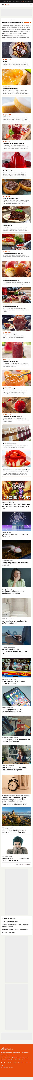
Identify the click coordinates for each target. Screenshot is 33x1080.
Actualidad (9, 1)
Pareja (31, 1)
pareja (26, 1057)
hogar (19, 1059)
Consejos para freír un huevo (10, 921)
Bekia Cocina (5, 20)
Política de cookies (26, 1062)
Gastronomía (25, 1052)
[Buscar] (28, 5)
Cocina (22, 1)
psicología (14, 1059)
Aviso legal (4, 1062)
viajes (25, 1059)
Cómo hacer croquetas (8, 932)
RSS (2, 1065)
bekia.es (3, 1057)
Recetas (11, 20)
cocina (17, 1057)
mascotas (3, 1059)
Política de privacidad (14, 1062)
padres (22, 1057)
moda (8, 1057)
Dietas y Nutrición (6, 1052)
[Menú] (31, 5)
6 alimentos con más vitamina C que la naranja (15, 929)
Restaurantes (5, 1055)
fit (22, 1059)
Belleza (18, 1)
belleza (13, 1057)
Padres (27, 1)
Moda (14, 1)
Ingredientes (16, 1052)
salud (8, 1059)
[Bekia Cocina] (5, 5)
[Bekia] (3, 1)
